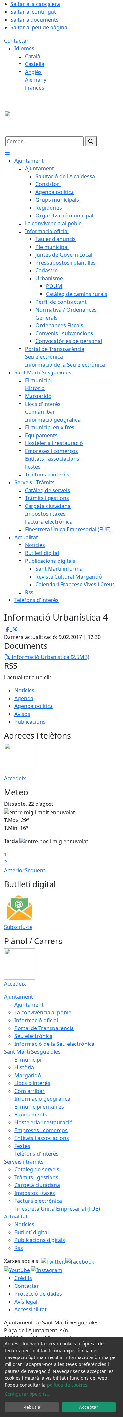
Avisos (22, 713)
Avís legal (25, 1301)
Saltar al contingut (33, 11)
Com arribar (29, 1091)
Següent (35, 870)
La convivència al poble (42, 1012)
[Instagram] (46, 1269)
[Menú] (7, 152)
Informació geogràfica (42, 1098)
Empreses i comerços (41, 1130)
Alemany (35, 79)
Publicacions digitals (39, 1240)
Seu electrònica (33, 1036)
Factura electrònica (38, 1200)
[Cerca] (91, 141)
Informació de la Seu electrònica (54, 1043)
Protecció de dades (38, 1293)
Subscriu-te (18, 927)
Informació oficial (36, 1020)
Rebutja (31, 1407)
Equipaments (30, 1114)
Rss (18, 1248)
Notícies (24, 690)
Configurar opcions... (28, 1394)
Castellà (34, 64)
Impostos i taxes (34, 1193)
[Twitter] (53, 1261)
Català (32, 56)
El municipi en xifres (39, 1106)
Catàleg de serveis (36, 1169)
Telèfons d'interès (36, 1153)
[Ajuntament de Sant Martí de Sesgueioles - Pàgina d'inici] (45, 123)
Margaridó (27, 1075)
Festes (22, 1145)
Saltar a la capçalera (35, 4)
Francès (34, 87)
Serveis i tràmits (24, 1161)
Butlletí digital (31, 1232)
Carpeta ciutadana (37, 1185)
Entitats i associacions (41, 1138)
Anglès (33, 72)
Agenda (23, 698)
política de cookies (67, 1385)
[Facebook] (79, 1261)
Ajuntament (18, 996)
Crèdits (23, 1278)
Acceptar (88, 1407)
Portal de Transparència (44, 1028)
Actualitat (16, 1216)
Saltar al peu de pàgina (38, 27)
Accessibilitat (30, 1309)
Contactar (16, 40)
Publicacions (30, 721)
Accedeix (15, 778)
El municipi (27, 1059)
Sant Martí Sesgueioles (32, 1051)
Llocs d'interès (32, 1083)
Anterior (14, 870)
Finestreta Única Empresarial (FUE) (57, 1208)
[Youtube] (17, 1269)
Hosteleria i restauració (43, 1122)
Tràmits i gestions (36, 1177)
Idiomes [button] (24, 48)
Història (24, 1067)
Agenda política (33, 706)
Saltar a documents (34, 19)
